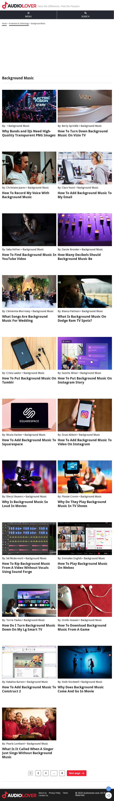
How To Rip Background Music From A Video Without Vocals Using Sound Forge (26, 568)
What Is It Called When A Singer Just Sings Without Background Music (28, 753)
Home (4, 24)
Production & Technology (19, 24)
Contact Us (43, 795)
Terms (65, 793)
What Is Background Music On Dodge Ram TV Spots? (82, 319)
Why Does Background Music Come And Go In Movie (81, 689)
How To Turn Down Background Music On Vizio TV (83, 133)
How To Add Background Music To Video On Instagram (85, 442)
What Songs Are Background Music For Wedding (25, 319)
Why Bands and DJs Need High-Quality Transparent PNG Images (28, 133)
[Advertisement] (57, 51)
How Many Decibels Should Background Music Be (79, 257)
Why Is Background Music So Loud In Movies (25, 504)
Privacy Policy (54, 793)
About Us (43, 793)
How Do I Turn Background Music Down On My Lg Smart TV (28, 627)
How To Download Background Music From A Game (82, 627)
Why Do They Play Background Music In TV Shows (82, 504)
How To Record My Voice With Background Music (25, 195)
